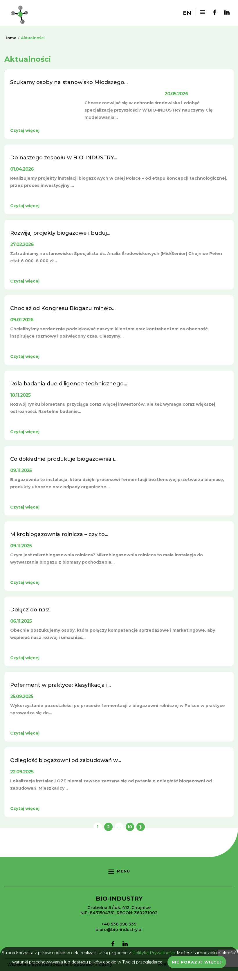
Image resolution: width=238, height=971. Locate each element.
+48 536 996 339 (119, 924)
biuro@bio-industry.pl (119, 929)
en (187, 13)
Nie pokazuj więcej (197, 962)
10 (129, 826)
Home (10, 37)
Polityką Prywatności (153, 952)
